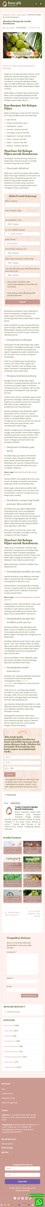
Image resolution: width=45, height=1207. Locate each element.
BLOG (13, 15)
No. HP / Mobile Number (15, 230)
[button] (22, 795)
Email (9, 986)
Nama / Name (11, 201)
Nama (10, 978)
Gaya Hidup (21, 15)
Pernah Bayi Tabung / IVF (15, 249)
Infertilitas (8, 1036)
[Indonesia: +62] (7, 768)
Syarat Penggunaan (10, 1102)
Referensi (11, 795)
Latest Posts (15, 803)
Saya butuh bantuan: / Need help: (19, 259)
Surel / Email (10, 239)
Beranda (6, 15)
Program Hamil (10, 1067)
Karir (3, 1089)
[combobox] (7, 234)
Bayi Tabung (9, 1025)
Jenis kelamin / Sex (13, 220)
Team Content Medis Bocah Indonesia (26, 808)
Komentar (12, 952)
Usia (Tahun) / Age (13, 210)
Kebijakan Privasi (8, 1098)
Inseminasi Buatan (11, 1051)
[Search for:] (22, 1012)
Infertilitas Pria (10, 1041)
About (6, 803)
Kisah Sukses (9, 1062)
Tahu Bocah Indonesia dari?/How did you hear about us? (22, 269)
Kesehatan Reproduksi (13, 1057)
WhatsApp (8, 1148)
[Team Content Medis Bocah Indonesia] (9, 815)
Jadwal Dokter (7, 1093)
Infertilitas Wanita (11, 1046)
